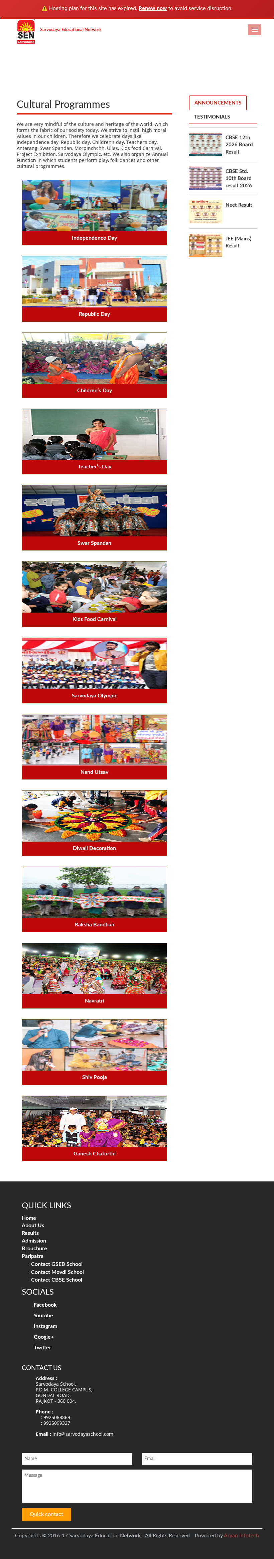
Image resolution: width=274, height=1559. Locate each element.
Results (30, 1233)
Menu (254, 29)
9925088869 (56, 1417)
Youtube (42, 1315)
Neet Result (239, 177)
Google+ (43, 1337)
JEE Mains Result (237, 248)
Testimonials (212, 117)
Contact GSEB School (57, 1264)
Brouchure (34, 1248)
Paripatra (32, 1256)
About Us (33, 1225)
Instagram (44, 1326)
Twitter (41, 1347)
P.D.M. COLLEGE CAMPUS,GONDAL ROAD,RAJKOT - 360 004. (64, 1395)
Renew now (153, 8)
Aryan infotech (241, 1535)
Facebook (44, 1305)
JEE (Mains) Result (238, 215)
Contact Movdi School (57, 1272)
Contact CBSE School (56, 1280)
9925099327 (56, 1423)
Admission (34, 1241)
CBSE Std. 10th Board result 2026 (239, 151)
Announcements (217, 102)
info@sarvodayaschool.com (82, 1434)
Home (29, 1218)
